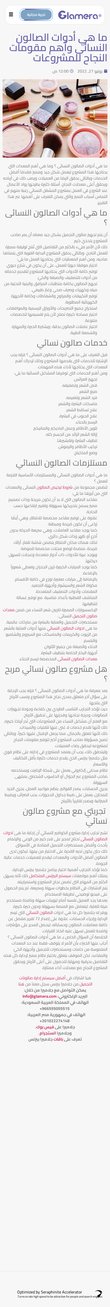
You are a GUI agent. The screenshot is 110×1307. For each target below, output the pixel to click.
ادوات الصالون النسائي (66, 628)
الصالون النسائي (40, 912)
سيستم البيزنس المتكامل (50, 875)
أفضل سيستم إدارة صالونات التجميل (56, 981)
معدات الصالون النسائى (77, 659)
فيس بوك (45, 1027)
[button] (12, 14)
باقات (58, 1039)
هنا (21, 984)
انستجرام (48, 1033)
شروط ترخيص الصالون (54, 487)
